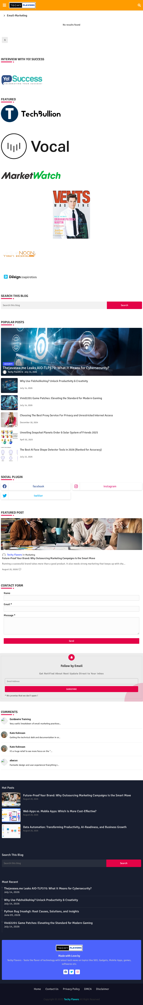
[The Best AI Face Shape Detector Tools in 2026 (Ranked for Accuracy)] (9, 454)
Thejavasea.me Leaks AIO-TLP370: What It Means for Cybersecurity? (47, 888)
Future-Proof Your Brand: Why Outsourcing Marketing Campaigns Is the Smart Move (48, 558)
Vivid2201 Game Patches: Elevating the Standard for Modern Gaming (61, 398)
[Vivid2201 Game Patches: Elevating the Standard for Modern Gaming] (9, 402)
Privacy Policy (71, 989)
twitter (38, 496)
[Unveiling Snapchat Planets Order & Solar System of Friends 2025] (9, 436)
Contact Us (51, 989)
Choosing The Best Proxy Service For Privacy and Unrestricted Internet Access (66, 415)
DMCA (88, 989)
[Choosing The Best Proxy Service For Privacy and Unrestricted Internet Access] (9, 419)
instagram (110, 486)
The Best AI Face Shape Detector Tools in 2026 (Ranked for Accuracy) (61, 449)
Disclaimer (102, 989)
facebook (38, 486)
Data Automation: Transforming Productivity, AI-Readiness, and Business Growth (75, 827)
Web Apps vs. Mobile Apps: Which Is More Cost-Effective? (59, 811)
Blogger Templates (56, 995)
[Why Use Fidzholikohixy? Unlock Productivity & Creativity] (9, 385)
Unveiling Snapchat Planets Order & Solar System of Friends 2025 (59, 432)
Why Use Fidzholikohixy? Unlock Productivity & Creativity (54, 381)
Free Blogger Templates (97, 995)
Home (37, 989)
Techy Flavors (71, 999)
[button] (139, 5)
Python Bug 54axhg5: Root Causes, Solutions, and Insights (41, 911)
